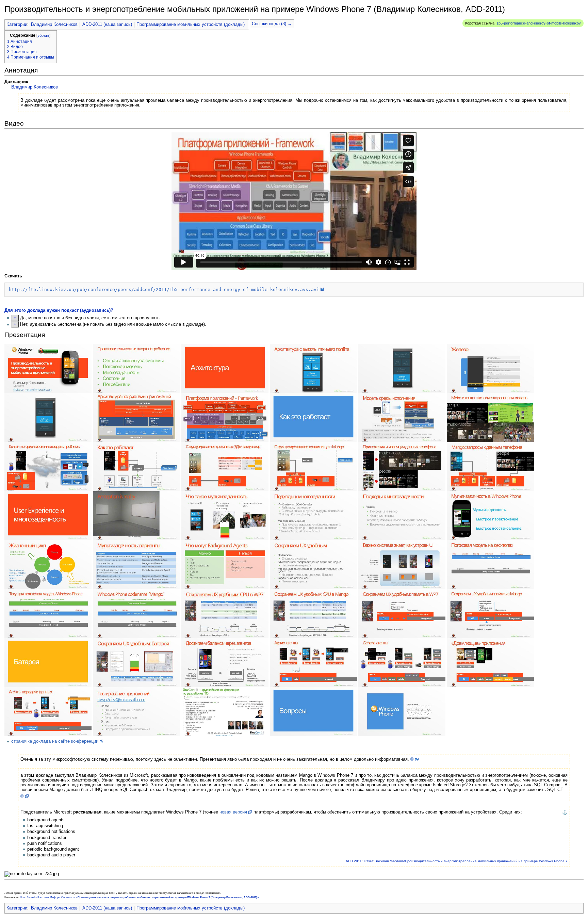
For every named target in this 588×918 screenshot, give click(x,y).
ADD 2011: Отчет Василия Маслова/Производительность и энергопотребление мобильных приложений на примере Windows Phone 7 (457, 861)
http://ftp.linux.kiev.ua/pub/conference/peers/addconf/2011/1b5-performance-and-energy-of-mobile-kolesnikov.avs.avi (164, 289)
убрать (43, 35)
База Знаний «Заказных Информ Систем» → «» (139, 897)
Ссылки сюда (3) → (272, 23)
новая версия (233, 812)
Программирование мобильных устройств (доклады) (190, 24)
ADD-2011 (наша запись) (107, 24)
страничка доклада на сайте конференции (54, 741)
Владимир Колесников (54, 24)
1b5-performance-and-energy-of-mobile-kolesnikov (538, 23)
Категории (16, 24)
